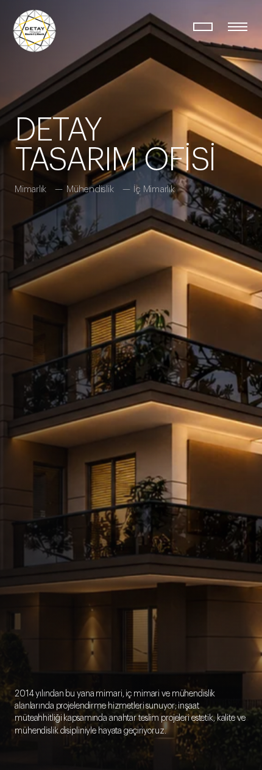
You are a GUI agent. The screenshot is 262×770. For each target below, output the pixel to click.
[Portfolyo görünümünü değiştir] (203, 26)
